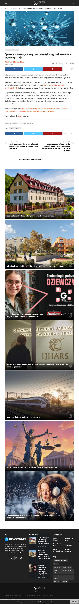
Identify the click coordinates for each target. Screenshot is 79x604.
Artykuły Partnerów (68, 550)
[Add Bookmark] (72, 69)
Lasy (11, 128)
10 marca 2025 (43, 577)
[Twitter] (11, 558)
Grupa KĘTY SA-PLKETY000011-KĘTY (62, 571)
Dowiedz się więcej (56, 602)
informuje (56, 581)
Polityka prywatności (43, 602)
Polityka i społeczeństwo (58, 550)
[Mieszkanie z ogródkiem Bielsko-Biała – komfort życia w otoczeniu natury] (39, 244)
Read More (20, 553)
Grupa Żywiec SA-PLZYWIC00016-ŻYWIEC (63, 577)
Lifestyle (64, 581)
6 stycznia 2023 (9, 64)
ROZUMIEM (74, 602)
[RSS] (21, 558)
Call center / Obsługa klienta (62, 567)
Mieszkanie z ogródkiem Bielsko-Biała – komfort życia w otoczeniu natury (44, 554)
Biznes (56, 564)
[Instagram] (16, 558)
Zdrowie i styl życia (69, 539)
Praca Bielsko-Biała (57, 544)
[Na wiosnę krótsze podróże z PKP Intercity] (39, 395)
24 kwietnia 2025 (43, 561)
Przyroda (17, 128)
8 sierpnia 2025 (43, 546)
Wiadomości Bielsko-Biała (14, 62)
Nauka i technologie (12, 50)
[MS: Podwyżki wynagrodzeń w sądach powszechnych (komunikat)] (39, 446)
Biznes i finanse (55, 539)
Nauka (20, 116)
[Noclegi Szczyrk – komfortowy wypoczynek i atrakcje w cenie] (39, 194)
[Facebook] (7, 558)
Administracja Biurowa (60, 560)
